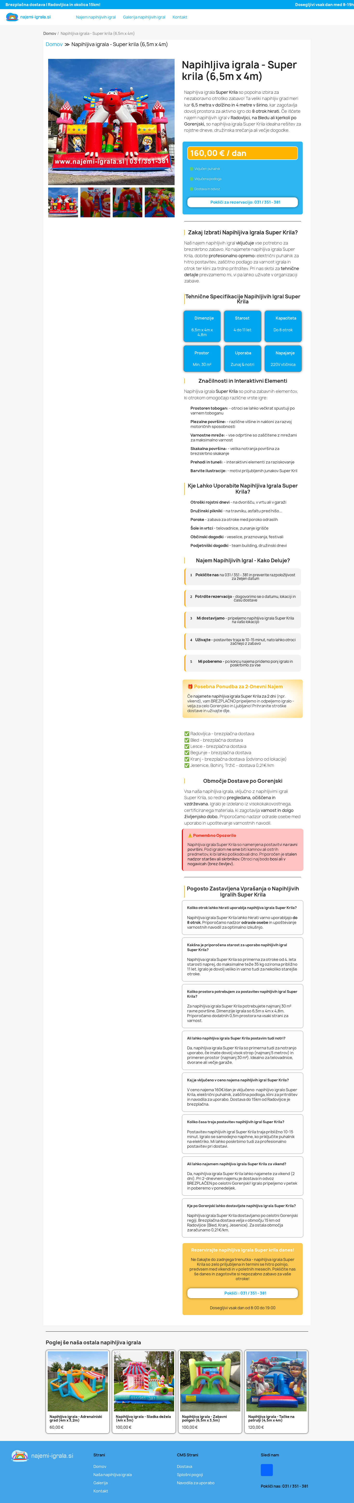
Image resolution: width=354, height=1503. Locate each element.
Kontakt (180, 17)
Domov (54, 44)
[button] (52, 122)
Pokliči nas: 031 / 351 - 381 (284, 1486)
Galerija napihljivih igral (144, 17)
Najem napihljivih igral (96, 17)
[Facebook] (267, 1470)
